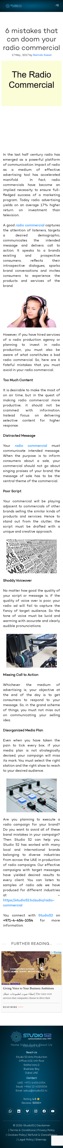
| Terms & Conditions (21, 1130)
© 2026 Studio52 (24, 1125)
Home (15, 1045)
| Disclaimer (42, 1125)
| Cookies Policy (16, 1135)
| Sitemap (40, 1139)
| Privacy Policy (45, 1130)
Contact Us (31, 1046)
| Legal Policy (25, 1139)
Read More (10, 1007)
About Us (45, 1045)
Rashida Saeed (42, 55)
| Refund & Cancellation (41, 1135)
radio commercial (30, 225)
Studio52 (47, 915)
